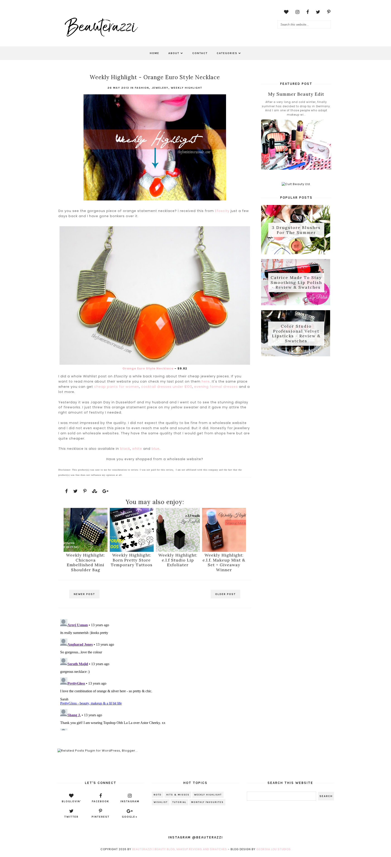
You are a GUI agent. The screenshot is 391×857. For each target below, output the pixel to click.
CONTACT (200, 53)
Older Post (225, 594)
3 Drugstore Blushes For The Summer (296, 230)
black (125, 448)
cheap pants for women (116, 386)
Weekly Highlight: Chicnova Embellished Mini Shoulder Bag (85, 562)
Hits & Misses (177, 794)
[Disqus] (154, 673)
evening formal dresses (216, 386)
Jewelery (160, 87)
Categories (227, 53)
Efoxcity (222, 211)
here (206, 381)
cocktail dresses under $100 (166, 386)
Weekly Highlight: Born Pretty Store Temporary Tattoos (132, 559)
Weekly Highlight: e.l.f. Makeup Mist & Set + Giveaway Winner (224, 562)
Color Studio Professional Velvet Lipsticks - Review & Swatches (296, 333)
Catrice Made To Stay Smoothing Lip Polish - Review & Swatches (296, 282)
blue (156, 448)
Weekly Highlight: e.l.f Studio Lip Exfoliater (177, 559)
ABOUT (173, 53)
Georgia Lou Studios (273, 849)
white (137, 448)
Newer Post (84, 594)
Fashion (142, 87)
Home (154, 53)
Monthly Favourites (207, 802)
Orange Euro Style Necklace (148, 368)
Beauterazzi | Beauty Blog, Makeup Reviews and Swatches (179, 849)
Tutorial (179, 802)
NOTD (158, 794)
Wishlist (161, 802)
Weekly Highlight (186, 87)
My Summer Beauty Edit (296, 94)
